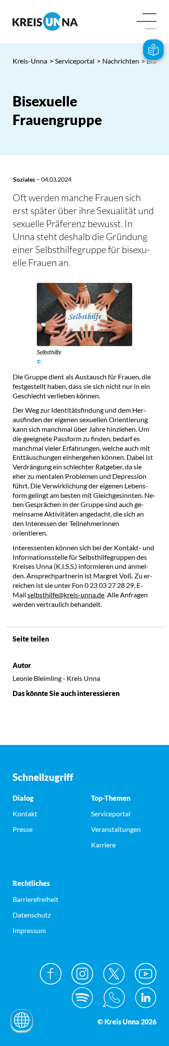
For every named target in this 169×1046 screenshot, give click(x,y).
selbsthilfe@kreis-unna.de (65, 594)
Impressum (29, 930)
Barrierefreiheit (35, 899)
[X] (114, 974)
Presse (22, 829)
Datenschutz (32, 915)
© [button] (39, 361)
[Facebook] (51, 974)
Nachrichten (118, 61)
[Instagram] (82, 974)
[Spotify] (82, 997)
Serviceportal (71, 61)
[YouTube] (145, 974)
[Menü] (146, 22)
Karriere (103, 845)
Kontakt (25, 813)
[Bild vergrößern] (85, 314)
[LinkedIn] (145, 997)
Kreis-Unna (30, 61)
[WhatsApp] (114, 997)
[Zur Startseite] (45, 21)
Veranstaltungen (116, 829)
